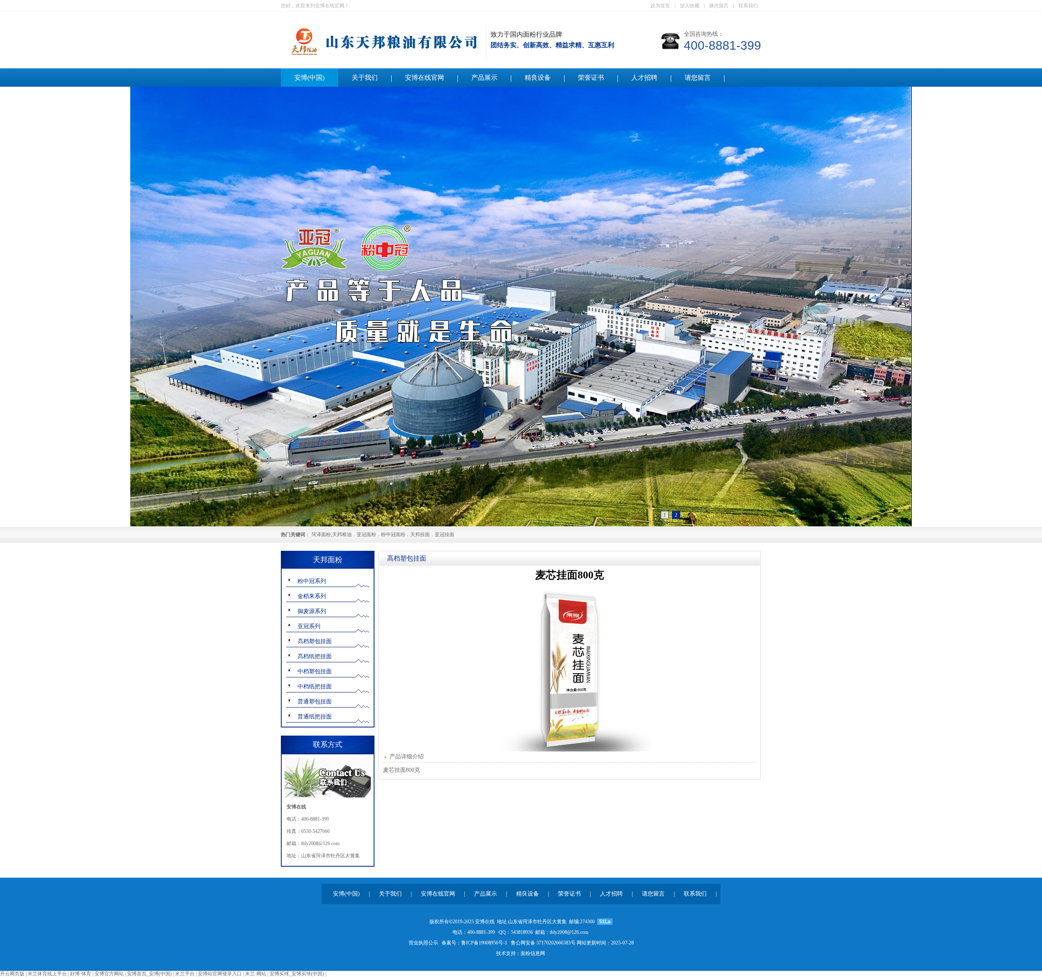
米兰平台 (185, 974)
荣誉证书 (591, 77)
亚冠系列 (309, 626)
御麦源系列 (312, 611)
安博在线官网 (424, 77)
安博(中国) (309, 77)
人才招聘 (644, 77)
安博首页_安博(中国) (149, 974)
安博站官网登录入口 (220, 974)
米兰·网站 (255, 974)
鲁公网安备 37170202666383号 (543, 943)
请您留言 (719, 6)
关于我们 (365, 77)
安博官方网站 (109, 974)
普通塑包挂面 (315, 702)
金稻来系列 (312, 596)
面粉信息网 (533, 953)
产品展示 (484, 77)
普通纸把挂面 (315, 717)
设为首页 (660, 6)
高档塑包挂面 (315, 641)
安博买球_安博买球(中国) (296, 974)
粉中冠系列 (312, 581)
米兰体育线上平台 (47, 974)
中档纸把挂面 (315, 686)
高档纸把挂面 (315, 656)
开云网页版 (12, 974)
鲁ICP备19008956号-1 (484, 943)
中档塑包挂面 (315, 671)
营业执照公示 (423, 943)
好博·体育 (80, 974)
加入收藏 (689, 6)
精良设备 (538, 77)
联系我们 (748, 6)
